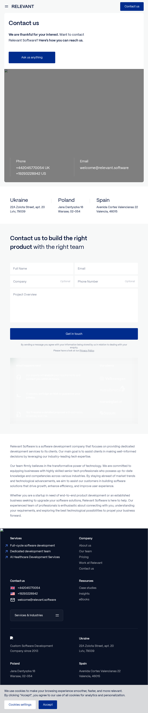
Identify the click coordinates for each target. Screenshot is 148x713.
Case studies (87, 588)
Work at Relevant (90, 563)
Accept (48, 705)
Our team (85, 551)
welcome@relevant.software (104, 167)
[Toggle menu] (6, 6)
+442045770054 (29, 588)
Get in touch (74, 334)
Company (20, 281)
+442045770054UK (33, 167)
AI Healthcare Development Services (35, 557)
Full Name (20, 268)
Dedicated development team (30, 551)
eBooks (84, 599)
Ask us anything (32, 57)
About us (85, 545)
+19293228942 (28, 594)
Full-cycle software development (32, 545)
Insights (84, 594)
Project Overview (25, 294)
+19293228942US (31, 173)
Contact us (132, 6)
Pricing (84, 557)
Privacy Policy (87, 350)
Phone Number (88, 281)
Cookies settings (20, 705)
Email (81, 268)
